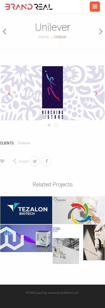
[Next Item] (99, 31)
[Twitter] (35, 161)
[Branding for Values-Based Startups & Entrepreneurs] (28, 6)
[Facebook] (47, 161)
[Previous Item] (6, 31)
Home (44, 37)
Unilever (24, 143)
